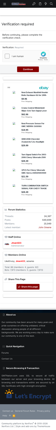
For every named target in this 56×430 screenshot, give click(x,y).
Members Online (17, 254)
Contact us (7, 358)
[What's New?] (45, 4)
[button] (5, 4)
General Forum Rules (25, 411)
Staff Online (14, 237)
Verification (8, 47)
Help (4, 415)
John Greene (44, 227)
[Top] (10, 415)
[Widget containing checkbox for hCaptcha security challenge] (25, 56)
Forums (5, 353)
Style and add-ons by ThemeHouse (33, 426)
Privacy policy (43, 411)
